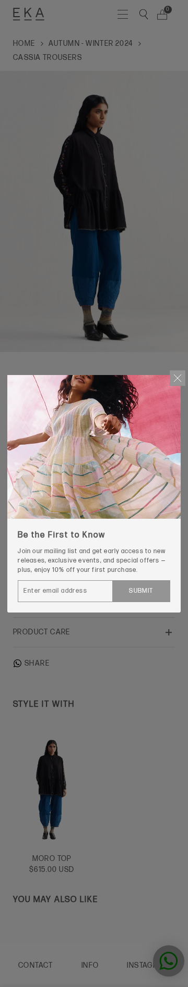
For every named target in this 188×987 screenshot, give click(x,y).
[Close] (177, 378)
